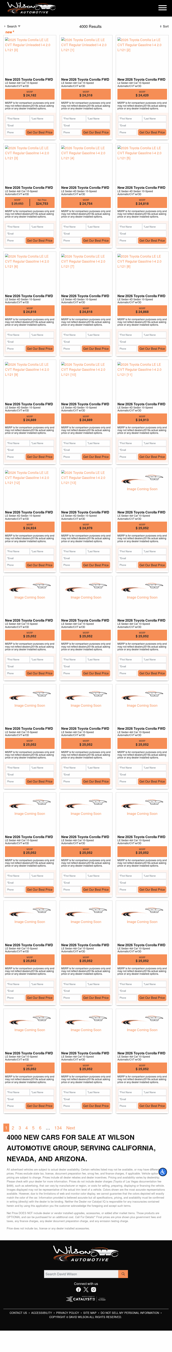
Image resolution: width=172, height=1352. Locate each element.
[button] (163, 1172)
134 (58, 1127)
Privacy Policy (68, 1313)
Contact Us (19, 1313)
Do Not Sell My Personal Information (130, 1313)
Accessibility (42, 1313)
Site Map (90, 1313)
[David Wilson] (31, 7)
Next (70, 1127)
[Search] (123, 1274)
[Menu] (162, 8)
